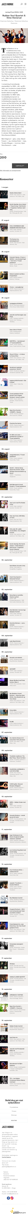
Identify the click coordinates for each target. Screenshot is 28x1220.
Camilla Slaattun (6, 1157)
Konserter (6, 1174)
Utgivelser (6, 1177)
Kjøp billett (20, 166)
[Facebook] (8, 1199)
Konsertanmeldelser (9, 1176)
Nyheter (6, 1172)
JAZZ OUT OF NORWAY (11, 1179)
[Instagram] (11, 1199)
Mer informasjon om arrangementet (10, 170)
